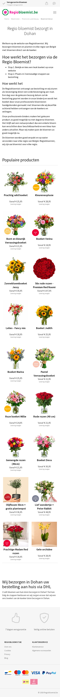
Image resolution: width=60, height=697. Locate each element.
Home (6, 19)
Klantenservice (37, 647)
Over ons (7, 647)
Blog (6, 658)
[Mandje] (46, 3)
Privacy (7, 654)
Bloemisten (15, 19)
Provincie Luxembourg (30, 19)
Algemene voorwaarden (41, 650)
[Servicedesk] (54, 3)
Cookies (7, 650)
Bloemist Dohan (47, 19)
